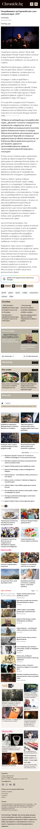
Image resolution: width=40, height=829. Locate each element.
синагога (4, 296)
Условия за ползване (6, 791)
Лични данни (4, 793)
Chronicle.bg (5, 18)
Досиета (19, 623)
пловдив (24, 293)
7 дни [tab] (32, 591)
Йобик (11, 296)
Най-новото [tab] (25, 452)
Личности (19, 632)
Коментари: (9, 356)
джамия (10, 293)
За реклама (4, 795)
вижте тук (11, 808)
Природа (19, 604)
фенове (4, 293)
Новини (3, 797)
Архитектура (21, 597)
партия (17, 293)
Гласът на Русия (12, 115)
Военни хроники (21, 613)
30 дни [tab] (37, 591)
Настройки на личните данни (9, 810)
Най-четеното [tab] (34, 452)
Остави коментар (32, 356)
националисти (34, 293)
